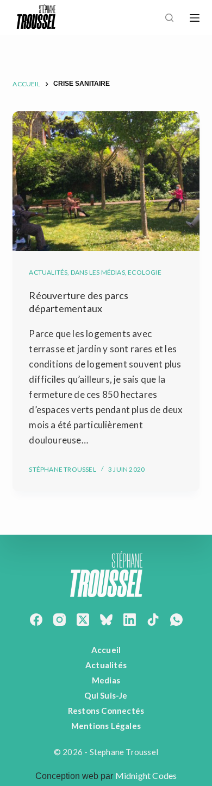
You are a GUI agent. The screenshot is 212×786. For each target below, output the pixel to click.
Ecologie (144, 272)
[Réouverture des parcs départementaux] (106, 181)
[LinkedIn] (129, 619)
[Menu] (194, 18)
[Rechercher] (169, 18)
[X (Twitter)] (83, 619)
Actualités (48, 272)
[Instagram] (59, 619)
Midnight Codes (146, 775)
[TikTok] (153, 619)
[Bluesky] (106, 619)
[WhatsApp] (176, 619)
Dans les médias (98, 272)
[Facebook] (36, 619)
